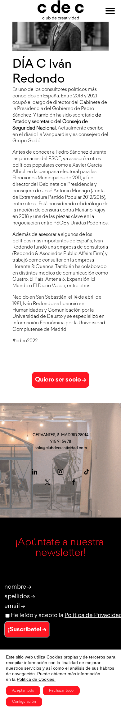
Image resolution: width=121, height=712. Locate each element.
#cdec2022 (25, 341)
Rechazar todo (61, 691)
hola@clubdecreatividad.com (60, 448)
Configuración (24, 702)
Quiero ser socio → (60, 380)
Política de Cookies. (36, 679)
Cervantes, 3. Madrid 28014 (60, 435)
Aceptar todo (23, 691)
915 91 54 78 (60, 442)
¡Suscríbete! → (27, 629)
